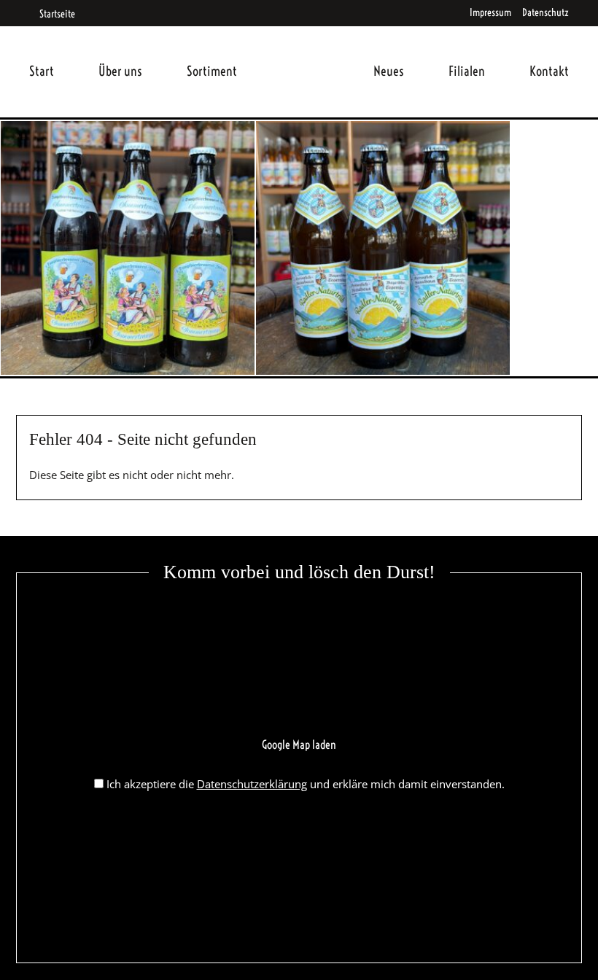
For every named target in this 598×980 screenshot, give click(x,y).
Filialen (466, 71)
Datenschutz (545, 12)
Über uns (120, 71)
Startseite (56, 13)
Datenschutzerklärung (252, 784)
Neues (388, 71)
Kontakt (549, 71)
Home (305, 53)
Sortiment (212, 71)
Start (41, 71)
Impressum (490, 12)
